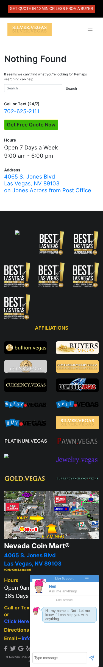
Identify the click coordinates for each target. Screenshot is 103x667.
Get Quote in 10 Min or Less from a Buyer (51, 9)
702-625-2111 (21, 111)
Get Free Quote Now (31, 125)
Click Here (16, 621)
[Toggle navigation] (90, 31)
